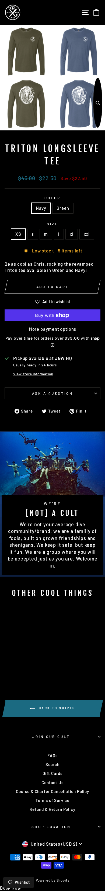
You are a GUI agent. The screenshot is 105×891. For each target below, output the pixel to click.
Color (52, 198)
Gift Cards (52, 773)
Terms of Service (52, 800)
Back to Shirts (56, 708)
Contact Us (52, 782)
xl (72, 234)
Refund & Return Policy (52, 809)
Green (63, 208)
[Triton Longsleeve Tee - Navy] (20, 668)
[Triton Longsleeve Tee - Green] (26, 668)
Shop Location (51, 827)
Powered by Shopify (52, 880)
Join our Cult (51, 736)
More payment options (52, 329)
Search (53, 764)
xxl (87, 234)
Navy (41, 208)
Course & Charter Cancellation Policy (52, 791)
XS (18, 234)
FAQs (52, 755)
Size (52, 224)
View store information (33, 374)
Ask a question (52, 393)
